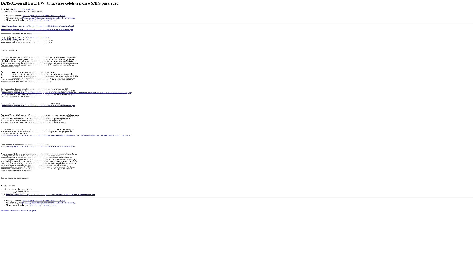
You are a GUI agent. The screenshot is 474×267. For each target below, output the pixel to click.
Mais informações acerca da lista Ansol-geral (18, 210)
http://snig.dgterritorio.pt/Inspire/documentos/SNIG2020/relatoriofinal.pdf (37, 26)
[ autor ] (54, 20)
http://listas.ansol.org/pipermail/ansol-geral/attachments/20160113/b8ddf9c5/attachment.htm (50, 195)
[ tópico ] (38, 20)
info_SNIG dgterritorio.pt (37, 37)
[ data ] (31, 20)
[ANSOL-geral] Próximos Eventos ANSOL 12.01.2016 (43, 16)
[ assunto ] (46, 20)
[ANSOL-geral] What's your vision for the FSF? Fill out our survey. (48, 18)
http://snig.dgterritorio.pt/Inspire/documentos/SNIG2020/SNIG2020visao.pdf (37, 30)
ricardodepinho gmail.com (24, 9)
